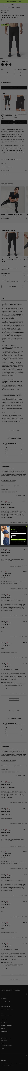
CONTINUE (18, 539)
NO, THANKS (18, 543)
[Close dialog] (26, 526)
